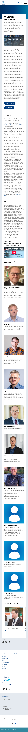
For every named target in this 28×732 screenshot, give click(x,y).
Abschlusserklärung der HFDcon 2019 (12, 125)
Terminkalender (5, 658)
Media (3, 666)
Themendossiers (5, 662)
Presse (23, 718)
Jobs (20, 718)
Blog (3, 660)
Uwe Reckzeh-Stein (9, 627)
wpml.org (14, 729)
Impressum (5, 718)
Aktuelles (4, 656)
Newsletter (14, 719)
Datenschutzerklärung (13, 718)
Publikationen (5, 664)
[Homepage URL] (3, 2)
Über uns (4, 668)
